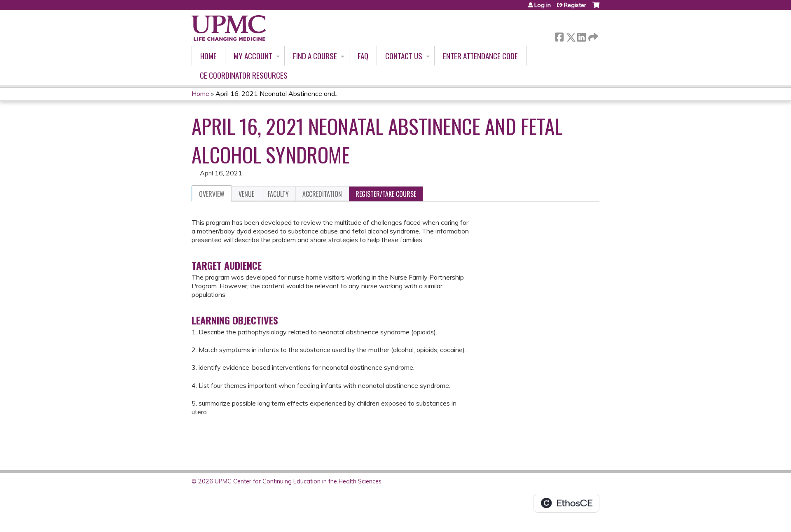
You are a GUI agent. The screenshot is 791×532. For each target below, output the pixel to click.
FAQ (363, 56)
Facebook (559, 35)
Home (208, 56)
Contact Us (403, 56)
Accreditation (322, 194)
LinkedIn (581, 35)
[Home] (229, 28)
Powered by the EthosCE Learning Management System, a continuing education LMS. (566, 503)
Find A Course (315, 56)
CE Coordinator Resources (244, 75)
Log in (542, 5)
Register (575, 5)
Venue (246, 194)
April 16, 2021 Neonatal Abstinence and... (277, 93)
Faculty (278, 194)
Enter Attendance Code (480, 56)
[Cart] (595, 8)
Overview (212, 194)
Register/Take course (386, 194)
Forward (592, 35)
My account (253, 56)
